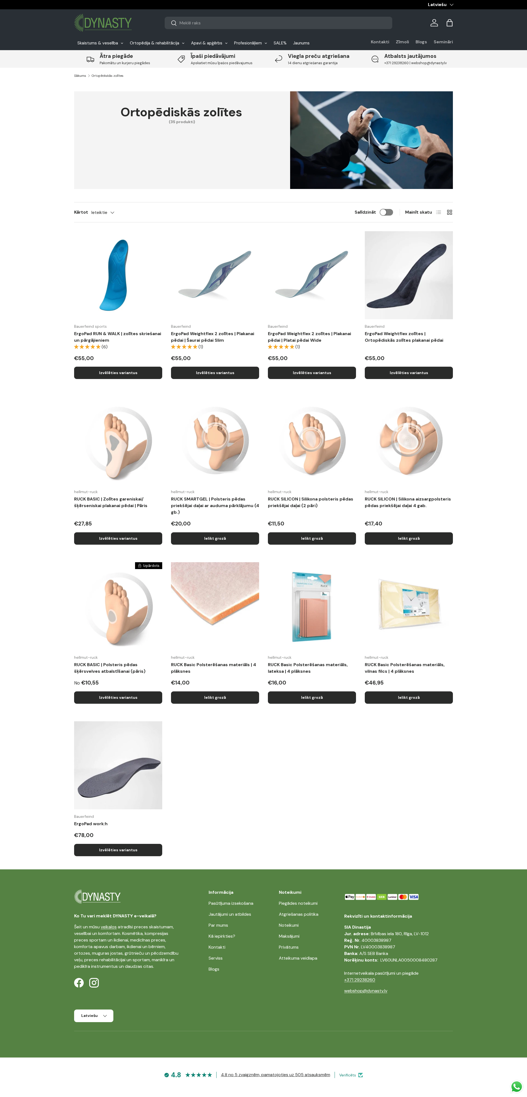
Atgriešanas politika (298, 914)
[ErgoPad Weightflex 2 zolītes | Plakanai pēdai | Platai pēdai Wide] (312, 275)
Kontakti (380, 42)
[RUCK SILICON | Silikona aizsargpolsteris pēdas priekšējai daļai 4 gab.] (409, 441)
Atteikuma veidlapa (298, 958)
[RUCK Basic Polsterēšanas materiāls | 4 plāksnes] (215, 606)
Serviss (216, 958)
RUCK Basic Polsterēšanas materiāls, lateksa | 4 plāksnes (308, 668)
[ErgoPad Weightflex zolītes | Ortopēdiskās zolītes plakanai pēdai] (409, 275)
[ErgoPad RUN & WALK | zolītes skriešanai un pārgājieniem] (118, 275)
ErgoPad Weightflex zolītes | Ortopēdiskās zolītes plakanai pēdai (404, 337)
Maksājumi (289, 936)
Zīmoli (402, 42)
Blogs (421, 42)
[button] (450, 23)
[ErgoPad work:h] (118, 765)
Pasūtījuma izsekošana (231, 903)
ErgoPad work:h (91, 824)
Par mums (218, 925)
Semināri (443, 42)
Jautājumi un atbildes (230, 914)
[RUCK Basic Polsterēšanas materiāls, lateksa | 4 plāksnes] (312, 606)
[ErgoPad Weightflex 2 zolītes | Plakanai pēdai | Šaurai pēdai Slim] (215, 275)
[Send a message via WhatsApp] (516, 1086)
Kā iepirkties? (222, 936)
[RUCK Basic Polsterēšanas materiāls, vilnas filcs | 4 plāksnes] (409, 606)
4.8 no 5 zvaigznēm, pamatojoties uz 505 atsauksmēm (275, 1075)
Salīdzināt (365, 212)
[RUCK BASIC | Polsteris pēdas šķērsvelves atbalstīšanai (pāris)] (118, 606)
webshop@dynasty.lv (365, 991)
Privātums (289, 947)
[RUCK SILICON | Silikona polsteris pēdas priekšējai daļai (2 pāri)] (312, 441)
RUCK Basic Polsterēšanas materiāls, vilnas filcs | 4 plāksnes (405, 668)
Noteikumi (289, 925)
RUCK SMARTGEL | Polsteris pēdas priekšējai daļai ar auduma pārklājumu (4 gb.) (215, 505)
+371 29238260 (359, 980)
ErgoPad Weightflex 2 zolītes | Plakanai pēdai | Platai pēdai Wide (309, 337)
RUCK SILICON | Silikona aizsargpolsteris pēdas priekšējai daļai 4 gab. (408, 502)
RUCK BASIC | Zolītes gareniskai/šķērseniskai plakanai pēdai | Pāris (110, 502)
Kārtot (81, 212)
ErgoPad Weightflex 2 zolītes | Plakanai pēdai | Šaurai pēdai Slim (212, 337)
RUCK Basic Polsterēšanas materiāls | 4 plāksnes (213, 668)
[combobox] (278, 23)
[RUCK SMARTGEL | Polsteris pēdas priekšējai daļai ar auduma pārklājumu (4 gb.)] (215, 441)
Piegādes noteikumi (298, 903)
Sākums (80, 75)
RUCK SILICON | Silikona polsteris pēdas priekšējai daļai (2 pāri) (310, 502)
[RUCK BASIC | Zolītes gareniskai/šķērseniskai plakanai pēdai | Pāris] (118, 441)
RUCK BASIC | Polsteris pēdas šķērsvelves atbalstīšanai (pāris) (109, 668)
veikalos (109, 927)
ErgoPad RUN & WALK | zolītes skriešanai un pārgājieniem (117, 337)
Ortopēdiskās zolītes (107, 75)
